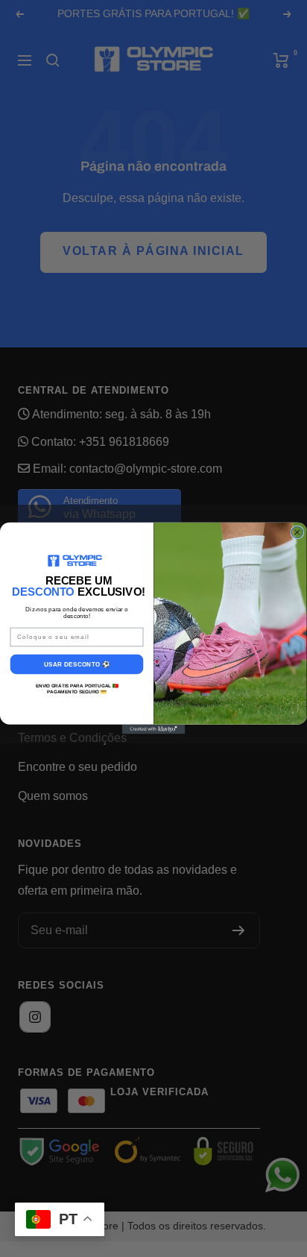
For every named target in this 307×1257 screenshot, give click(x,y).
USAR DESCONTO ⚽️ (77, 664)
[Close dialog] (297, 532)
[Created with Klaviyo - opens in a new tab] (154, 729)
